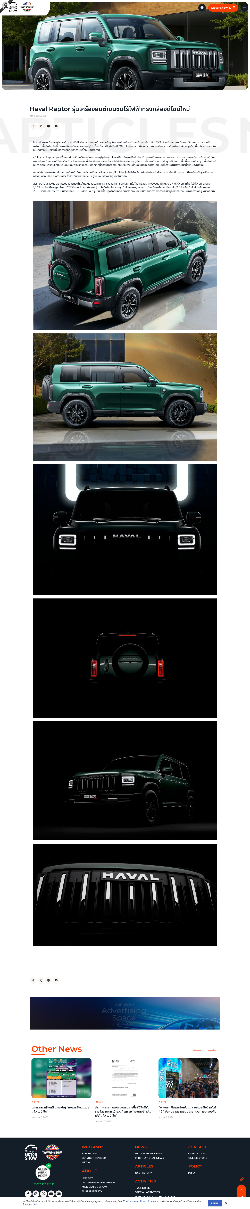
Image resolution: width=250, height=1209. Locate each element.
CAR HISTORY (143, 1172)
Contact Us (196, 1153)
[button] (33, 1090)
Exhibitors (89, 1153)
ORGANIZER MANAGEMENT (98, 1182)
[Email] (56, 126)
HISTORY (87, 1178)
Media (86, 1162)
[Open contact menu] (242, 1179)
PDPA (191, 1172)
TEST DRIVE (142, 1187)
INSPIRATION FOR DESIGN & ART (155, 1196)
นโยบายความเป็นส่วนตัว (138, 1201)
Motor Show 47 (223, 7)
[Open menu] (244, 8)
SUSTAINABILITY (92, 1191)
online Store (197, 1157)
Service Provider (94, 1157)
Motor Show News (148, 1153)
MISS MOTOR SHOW (94, 1186)
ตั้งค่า (35, 1204)
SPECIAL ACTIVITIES (147, 1192)
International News (149, 1157)
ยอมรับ (215, 1203)
